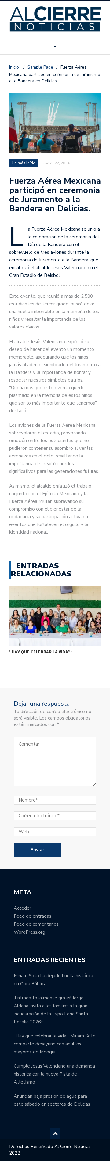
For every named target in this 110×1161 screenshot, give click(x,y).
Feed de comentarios (36, 924)
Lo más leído (23, 163)
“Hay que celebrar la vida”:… (42, 652)
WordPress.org (29, 932)
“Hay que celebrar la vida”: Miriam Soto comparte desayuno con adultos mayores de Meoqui (55, 1044)
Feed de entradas (32, 916)
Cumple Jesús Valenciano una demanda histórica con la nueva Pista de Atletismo (54, 1074)
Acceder (22, 908)
